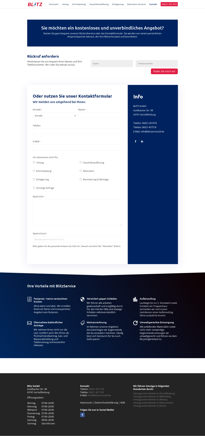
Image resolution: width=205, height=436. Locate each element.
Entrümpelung (43, 170)
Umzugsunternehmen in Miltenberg (152, 396)
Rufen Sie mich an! (164, 71)
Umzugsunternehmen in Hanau (149, 405)
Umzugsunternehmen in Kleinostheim (153, 402)
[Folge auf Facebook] (135, 141)
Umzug (40, 162)
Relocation (88, 170)
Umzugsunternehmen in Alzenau (150, 399)
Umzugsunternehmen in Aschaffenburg (154, 393)
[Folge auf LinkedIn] (142, 141)
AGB (122, 402)
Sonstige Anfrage (45, 187)
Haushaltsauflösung (93, 162)
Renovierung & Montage (96, 179)
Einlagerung (42, 179)
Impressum (86, 402)
